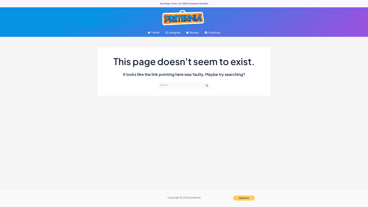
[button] (244, 198)
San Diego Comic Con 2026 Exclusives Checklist (184, 3)
